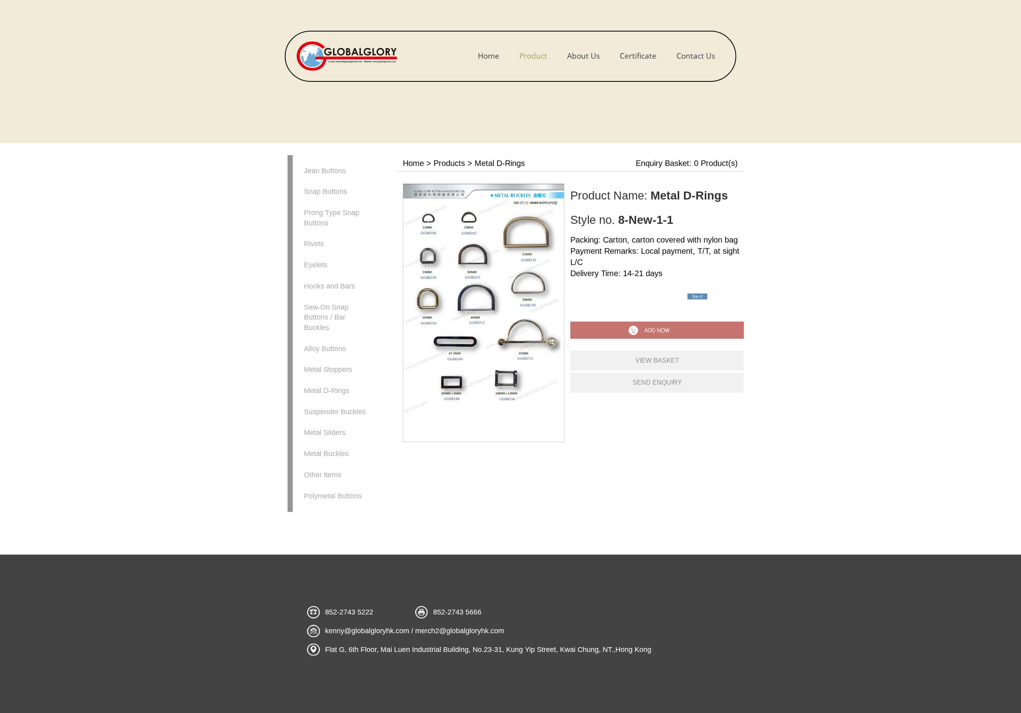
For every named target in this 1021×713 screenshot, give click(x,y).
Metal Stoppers (328, 369)
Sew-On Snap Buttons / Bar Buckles (326, 317)
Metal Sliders (324, 432)
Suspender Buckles (335, 412)
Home (413, 163)
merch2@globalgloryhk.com (459, 631)
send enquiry (657, 382)
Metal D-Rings (326, 391)
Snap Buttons (325, 192)
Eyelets (315, 265)
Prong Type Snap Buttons (331, 218)
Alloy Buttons (325, 349)
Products (449, 163)
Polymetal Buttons (333, 496)
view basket (657, 360)
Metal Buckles (326, 454)
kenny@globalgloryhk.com (367, 631)
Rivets (314, 244)
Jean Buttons (325, 171)
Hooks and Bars (329, 286)
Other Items (322, 475)
